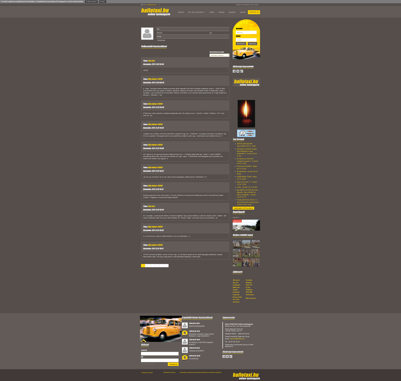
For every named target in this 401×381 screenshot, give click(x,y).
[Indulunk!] (160, 329)
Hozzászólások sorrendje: (217, 52)
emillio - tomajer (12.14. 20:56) (247, 187)
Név (142, 357)
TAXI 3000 (249, 292)
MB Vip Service (251, 298)
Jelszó (238, 36)
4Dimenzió (236, 280)
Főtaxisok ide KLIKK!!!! (196, 351)
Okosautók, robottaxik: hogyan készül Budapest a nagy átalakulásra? (201, 335)
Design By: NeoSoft (147, 372)
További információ (91, 1)
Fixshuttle (249, 280)
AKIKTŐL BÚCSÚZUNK (196, 326)
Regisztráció (252, 43)
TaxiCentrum (250, 294)
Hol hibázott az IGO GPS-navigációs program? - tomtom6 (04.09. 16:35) (247, 161)
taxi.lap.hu (236, 302)
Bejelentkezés (241, 43)
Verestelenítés (193, 359)
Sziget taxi (236, 294)
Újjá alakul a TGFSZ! (155, 79)
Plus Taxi (151, 61)
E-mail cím (144, 350)
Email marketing (145, 364)
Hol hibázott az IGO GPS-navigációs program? (201, 343)
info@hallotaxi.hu (152, 4)
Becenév (239, 28)
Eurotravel (236, 292)
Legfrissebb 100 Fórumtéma (243, 208)
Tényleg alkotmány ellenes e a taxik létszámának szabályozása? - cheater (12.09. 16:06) (248, 202)
